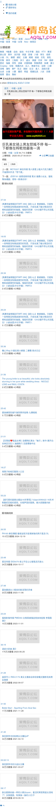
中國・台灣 (17, 41)
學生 (42, 54)
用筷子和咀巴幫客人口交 (13, 471)
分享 (43, 155)
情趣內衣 (19, 65)
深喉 (2, 68)
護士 (52, 63)
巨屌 (40, 60)
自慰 (43, 65)
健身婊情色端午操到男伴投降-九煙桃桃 (19, 412)
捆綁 (51, 60)
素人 (37, 68)
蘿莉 (20, 71)
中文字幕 (30, 51)
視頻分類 (12, 4)
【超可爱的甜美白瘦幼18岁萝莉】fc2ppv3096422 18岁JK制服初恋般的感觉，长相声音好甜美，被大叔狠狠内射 (28, 501)
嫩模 (13, 57)
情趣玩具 (34, 71)
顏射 (25, 68)
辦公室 (3, 54)
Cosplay (3, 65)
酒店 (38, 51)
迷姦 (20, 63)
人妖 (42, 71)
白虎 (2, 71)
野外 (10, 54)
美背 (8, 60)
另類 (48, 71)
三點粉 (15, 60)
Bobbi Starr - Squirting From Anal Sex (19, 707)
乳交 (19, 68)
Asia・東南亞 (30, 41)
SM (45, 60)
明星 (26, 71)
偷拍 (22, 51)
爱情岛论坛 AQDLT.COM (18, 82)
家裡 (30, 54)
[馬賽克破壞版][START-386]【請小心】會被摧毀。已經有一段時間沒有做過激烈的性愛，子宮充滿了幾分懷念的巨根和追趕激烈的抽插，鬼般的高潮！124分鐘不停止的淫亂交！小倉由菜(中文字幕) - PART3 (28, 244)
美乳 (49, 57)
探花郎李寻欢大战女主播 (13, 764)
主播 (25, 57)
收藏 (51, 155)
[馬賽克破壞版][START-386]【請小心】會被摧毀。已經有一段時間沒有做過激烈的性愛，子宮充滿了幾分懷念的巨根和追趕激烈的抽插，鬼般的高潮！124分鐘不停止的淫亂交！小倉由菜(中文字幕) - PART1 (28, 318)
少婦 (36, 54)
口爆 (50, 65)
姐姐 (37, 57)
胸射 (14, 74)
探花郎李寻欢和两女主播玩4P (15, 736)
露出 (8, 74)
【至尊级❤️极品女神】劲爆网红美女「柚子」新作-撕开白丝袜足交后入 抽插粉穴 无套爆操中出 (27, 442)
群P (13, 68)
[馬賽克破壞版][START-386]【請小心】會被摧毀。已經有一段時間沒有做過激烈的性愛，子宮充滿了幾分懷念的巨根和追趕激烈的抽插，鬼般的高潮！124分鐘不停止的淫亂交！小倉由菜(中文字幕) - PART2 (28, 281)
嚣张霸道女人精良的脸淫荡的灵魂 (17, 589)
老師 (48, 54)
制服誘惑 (38, 63)
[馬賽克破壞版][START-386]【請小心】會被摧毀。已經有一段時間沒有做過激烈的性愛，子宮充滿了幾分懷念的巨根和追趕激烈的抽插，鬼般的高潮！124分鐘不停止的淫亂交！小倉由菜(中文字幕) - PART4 (28, 208)
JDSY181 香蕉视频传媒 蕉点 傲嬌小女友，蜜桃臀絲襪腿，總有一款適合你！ (27, 178)
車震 (24, 54)
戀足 (2, 63)
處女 (28, 60)
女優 (8, 71)
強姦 (8, 63)
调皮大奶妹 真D (9, 648)
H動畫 (8, 51)
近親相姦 (28, 63)
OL (7, 57)
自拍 (15, 51)
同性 (14, 63)
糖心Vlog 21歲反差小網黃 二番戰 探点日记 (21, 350)
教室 (50, 51)
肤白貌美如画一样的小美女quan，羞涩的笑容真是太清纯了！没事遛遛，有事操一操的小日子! (27, 793)
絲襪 (46, 63)
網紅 (19, 57)
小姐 (2, 57)
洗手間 (17, 54)
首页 (6, 88)
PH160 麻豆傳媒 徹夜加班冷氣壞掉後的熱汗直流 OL (25, 533)
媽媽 (31, 57)
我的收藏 (12, 13)
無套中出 (35, 65)
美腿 (34, 60)
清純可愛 (45, 68)
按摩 (2, 74)
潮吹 (8, 68)
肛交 (31, 68)
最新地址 (12, 7)
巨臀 (2, 60)
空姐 (11, 65)
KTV (44, 51)
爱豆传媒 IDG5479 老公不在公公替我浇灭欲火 (23, 561)
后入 (27, 65)
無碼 (2, 51)
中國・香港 (5, 41)
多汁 (22, 60)
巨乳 (43, 57)
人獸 (14, 71)
